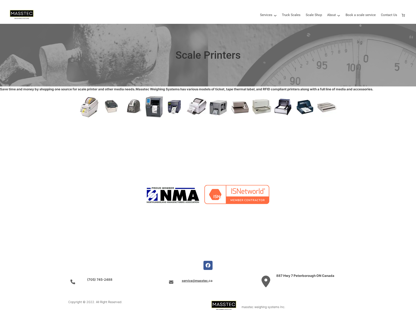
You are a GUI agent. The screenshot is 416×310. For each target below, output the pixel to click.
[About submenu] (338, 15)
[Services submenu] (275, 15)
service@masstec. (195, 281)
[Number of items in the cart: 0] (403, 15)
